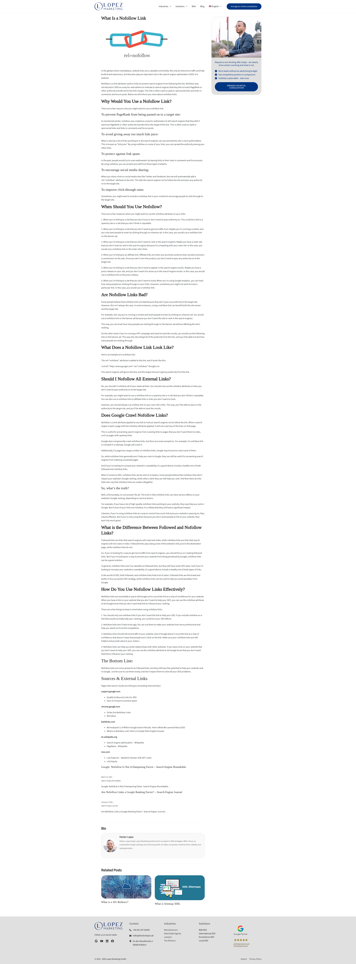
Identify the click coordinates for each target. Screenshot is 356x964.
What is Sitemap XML (167, 903)
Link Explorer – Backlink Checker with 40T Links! (129, 757)
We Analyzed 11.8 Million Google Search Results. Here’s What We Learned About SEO (146, 727)
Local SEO (203, 940)
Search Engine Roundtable (111, 781)
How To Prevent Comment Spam (122, 700)
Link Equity (112, 761)
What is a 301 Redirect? (114, 902)
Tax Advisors (170, 940)
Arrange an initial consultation (236, 86)
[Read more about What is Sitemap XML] (180, 887)
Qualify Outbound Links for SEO (122, 697)
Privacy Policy (255, 959)
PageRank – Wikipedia (117, 746)
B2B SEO (203, 929)
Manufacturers (171, 929)
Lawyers (168, 937)
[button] (244, 6)
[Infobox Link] (143, 930)
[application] (169, 6)
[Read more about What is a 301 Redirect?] (126, 886)
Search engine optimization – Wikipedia (125, 742)
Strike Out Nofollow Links (119, 712)
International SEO (207, 933)
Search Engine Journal (109, 806)
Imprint (244, 959)
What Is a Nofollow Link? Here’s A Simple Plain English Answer (135, 731)
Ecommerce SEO (206, 937)
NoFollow (111, 716)
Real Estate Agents (172, 933)
